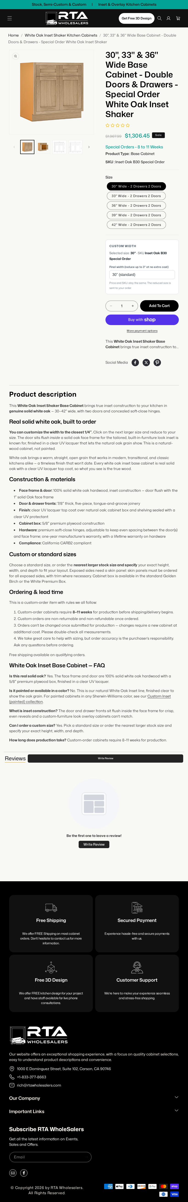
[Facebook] (24, 1174)
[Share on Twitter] (146, 362)
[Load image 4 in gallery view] (75, 147)
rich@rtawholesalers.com (39, 1085)
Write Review (105, 758)
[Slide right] (89, 147)
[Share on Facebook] (135, 362)
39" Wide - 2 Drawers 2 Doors (136, 215)
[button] (10, 18)
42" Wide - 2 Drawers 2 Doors (136, 224)
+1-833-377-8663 (31, 1076)
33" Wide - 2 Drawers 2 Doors (136, 196)
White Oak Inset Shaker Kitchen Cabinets (61, 35)
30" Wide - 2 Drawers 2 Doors (136, 186)
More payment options (142, 331)
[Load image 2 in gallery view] (43, 147)
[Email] (13, 1174)
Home (13, 35)
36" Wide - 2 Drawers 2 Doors (136, 205)
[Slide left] (14, 147)
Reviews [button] (15, 758)
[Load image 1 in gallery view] (27, 147)
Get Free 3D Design (137, 18)
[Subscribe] (86, 1157)
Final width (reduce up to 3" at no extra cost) (139, 267)
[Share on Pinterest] (157, 362)
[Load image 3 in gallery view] (59, 147)
